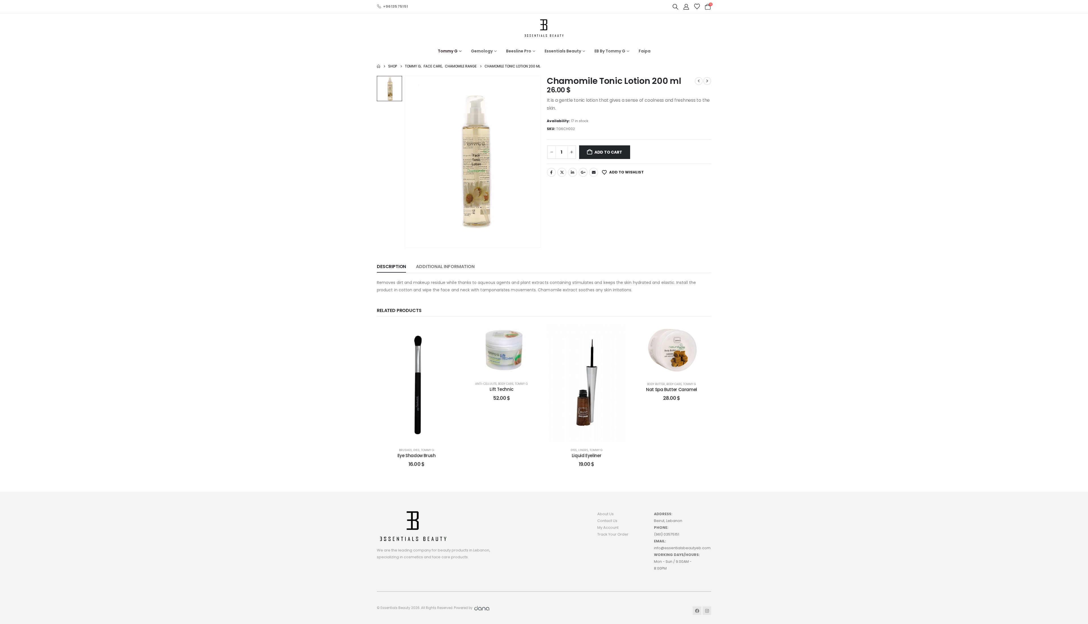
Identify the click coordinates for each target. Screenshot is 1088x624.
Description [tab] (391, 266)
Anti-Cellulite (486, 384)
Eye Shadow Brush (417, 456)
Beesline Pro (518, 51)
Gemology (482, 51)
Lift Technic (501, 389)
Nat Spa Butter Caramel (671, 389)
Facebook (551, 172)
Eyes (416, 450)
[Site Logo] (544, 28)
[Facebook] (697, 610)
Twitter (561, 172)
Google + (583, 172)
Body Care (505, 384)
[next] (707, 81)
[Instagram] (707, 610)
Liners (583, 450)
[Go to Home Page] (378, 66)
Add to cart (608, 152)
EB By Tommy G (609, 51)
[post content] (416, 382)
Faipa (645, 51)
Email (593, 172)
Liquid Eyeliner (586, 456)
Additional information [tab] (445, 266)
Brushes (405, 450)
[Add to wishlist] (447, 331)
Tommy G (448, 51)
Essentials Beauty (563, 51)
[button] (675, 6)
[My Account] (686, 6)
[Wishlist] (697, 6)
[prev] (699, 81)
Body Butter (656, 384)
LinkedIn (572, 172)
